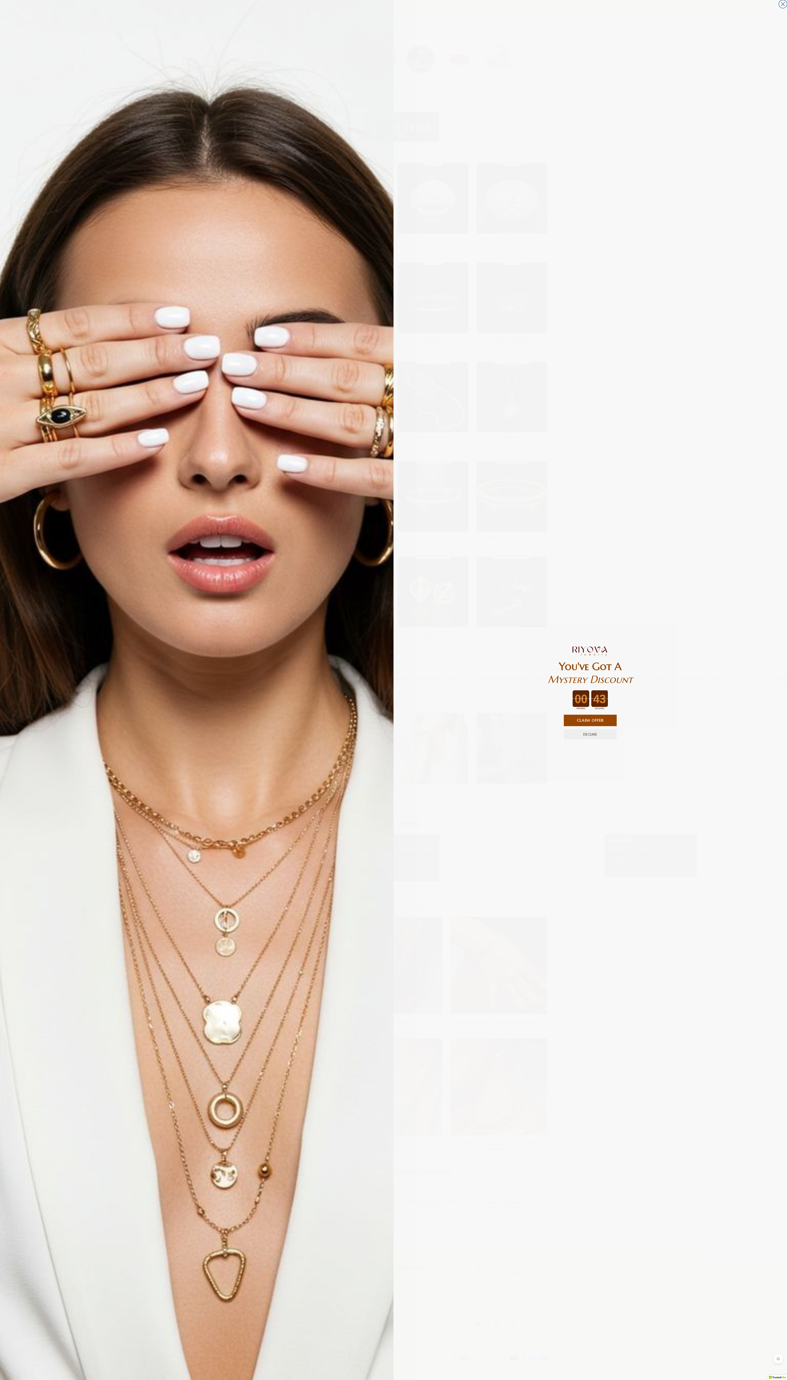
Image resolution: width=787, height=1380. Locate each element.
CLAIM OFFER (590, 720)
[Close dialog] (783, 4)
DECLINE (590, 734)
